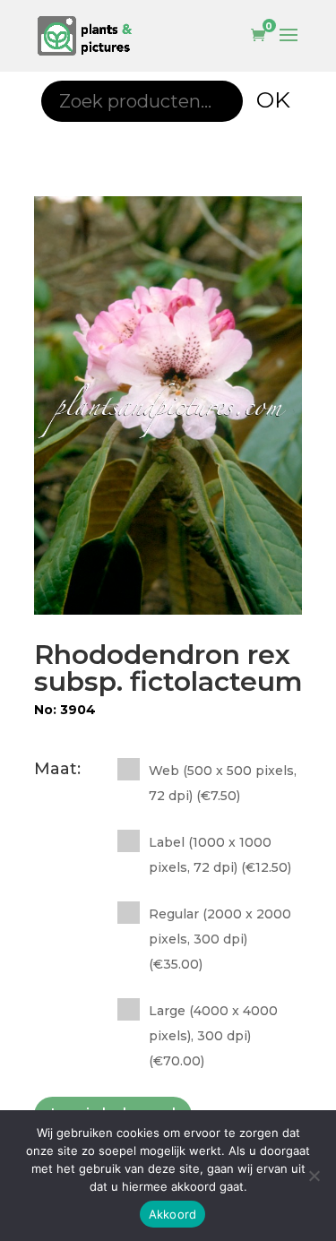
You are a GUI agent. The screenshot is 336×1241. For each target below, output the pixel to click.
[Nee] (314, 1176)
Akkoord (173, 1214)
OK (273, 99)
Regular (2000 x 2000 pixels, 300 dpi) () (220, 939)
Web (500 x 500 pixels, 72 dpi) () (223, 783)
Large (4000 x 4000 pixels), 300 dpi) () (213, 1036)
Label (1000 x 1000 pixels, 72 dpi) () (220, 854)
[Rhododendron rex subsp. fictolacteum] (168, 405)
